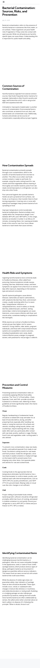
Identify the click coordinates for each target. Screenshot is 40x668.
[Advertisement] (20, 61)
